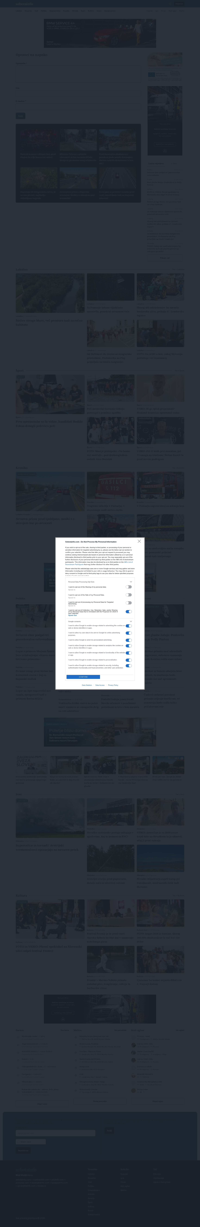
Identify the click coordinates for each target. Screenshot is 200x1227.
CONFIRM (83, 677)
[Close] (140, 542)
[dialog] (100, 613)
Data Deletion (87, 685)
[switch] (129, 586)
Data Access (100, 685)
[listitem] (100, 582)
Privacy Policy (113, 685)
